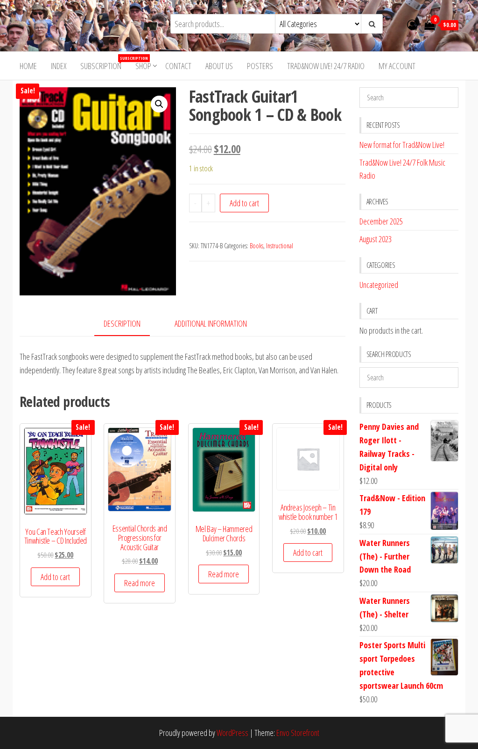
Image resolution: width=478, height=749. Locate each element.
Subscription (104, 63)
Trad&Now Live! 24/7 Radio (326, 65)
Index (58, 65)
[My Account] (412, 24)
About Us (219, 65)
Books (256, 245)
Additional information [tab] (211, 323)
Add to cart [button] (55, 576)
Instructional (279, 245)
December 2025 (381, 221)
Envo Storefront (297, 732)
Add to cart (244, 203)
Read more (139, 582)
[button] (159, 104)
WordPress (232, 732)
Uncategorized (378, 284)
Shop (143, 65)
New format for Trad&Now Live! (401, 144)
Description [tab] (122, 323)
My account (397, 65)
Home (28, 65)
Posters (260, 65)
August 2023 (375, 239)
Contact (178, 65)
